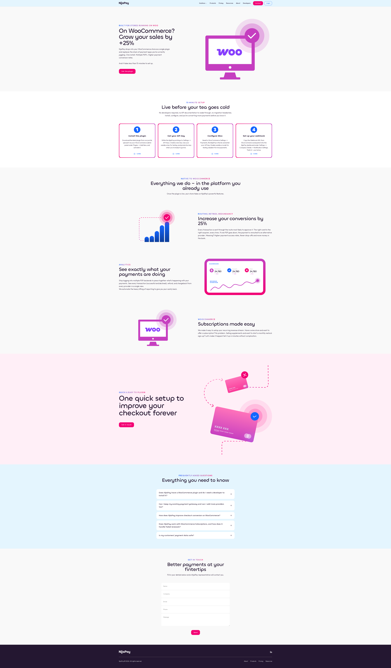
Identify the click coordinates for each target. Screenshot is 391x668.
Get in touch (126, 425)
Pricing (221, 3)
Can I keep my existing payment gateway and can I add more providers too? (191, 505)
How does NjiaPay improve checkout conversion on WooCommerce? (189, 515)
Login (268, 3)
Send (196, 632)
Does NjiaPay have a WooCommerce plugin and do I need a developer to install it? (192, 494)
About (238, 3)
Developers (247, 3)
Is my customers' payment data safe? (176, 535)
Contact (258, 3)
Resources (229, 3)
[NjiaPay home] (124, 652)
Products (213, 3)
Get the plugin (127, 71)
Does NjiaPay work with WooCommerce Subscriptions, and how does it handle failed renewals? (191, 525)
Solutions (202, 3)
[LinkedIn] (271, 652)
